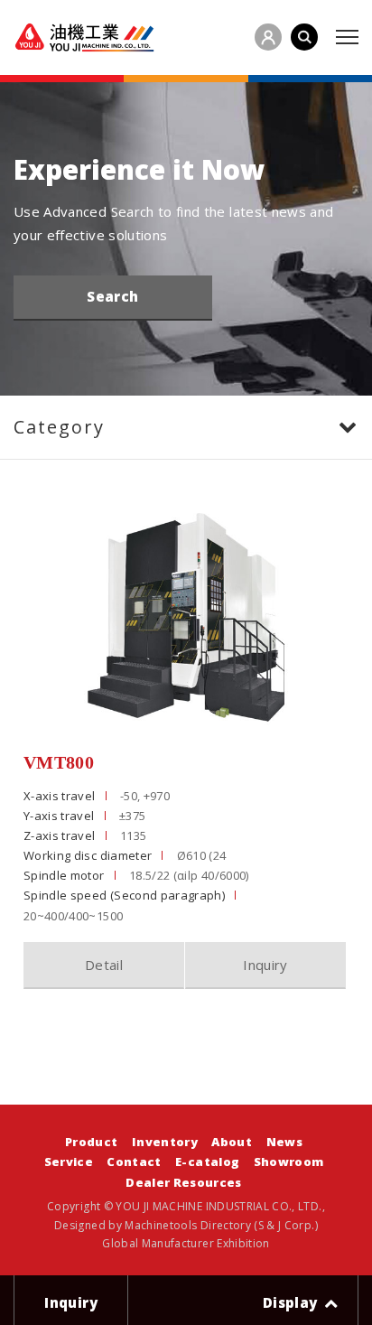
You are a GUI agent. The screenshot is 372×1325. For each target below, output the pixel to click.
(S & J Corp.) (284, 1225)
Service (68, 1161)
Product (91, 1142)
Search (112, 296)
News (284, 1142)
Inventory (165, 1142)
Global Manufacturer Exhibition (186, 1243)
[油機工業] (84, 37)
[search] (304, 37)
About (231, 1142)
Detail (104, 965)
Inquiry (265, 965)
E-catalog (207, 1161)
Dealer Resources (184, 1182)
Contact (134, 1161)
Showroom (289, 1161)
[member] (268, 37)
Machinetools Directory (188, 1225)
